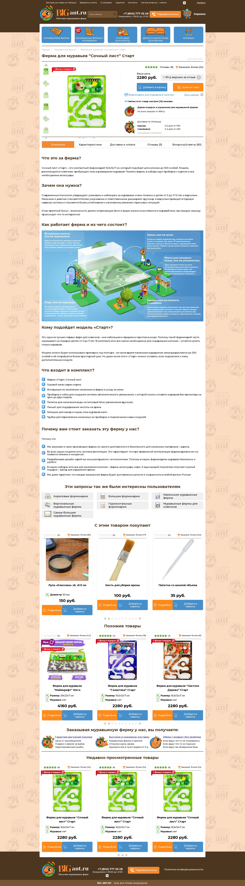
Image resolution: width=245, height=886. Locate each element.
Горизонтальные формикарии (120, 505)
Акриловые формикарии (70, 496)
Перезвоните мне (168, 14)
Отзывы (154, 144)
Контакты (132, 2)
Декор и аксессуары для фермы (155, 39)
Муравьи (188, 38)
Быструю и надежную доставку (129, 737)
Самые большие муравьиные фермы (67, 514)
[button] (46, 138)
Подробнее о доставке (149, 132)
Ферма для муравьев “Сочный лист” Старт (67, 819)
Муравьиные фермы (56, 38)
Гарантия (119, 2)
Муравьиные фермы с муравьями (89, 39)
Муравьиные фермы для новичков (180, 505)
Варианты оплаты (88, 2)
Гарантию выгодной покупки (73, 737)
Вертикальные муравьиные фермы (67, 505)
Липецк (201, 2)
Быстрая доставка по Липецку (61, 2)
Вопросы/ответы (186, 144)
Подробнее (54, 610)
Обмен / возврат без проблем (182, 737)
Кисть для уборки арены (122, 585)
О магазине (106, 2)
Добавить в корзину (154, 87)
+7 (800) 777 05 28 (135, 13)
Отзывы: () (166, 67)
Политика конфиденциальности (183, 869)
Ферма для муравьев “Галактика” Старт (122, 688)
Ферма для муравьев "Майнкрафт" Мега (67, 688)
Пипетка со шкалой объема (178, 585)
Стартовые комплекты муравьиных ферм (122, 41)
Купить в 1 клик (190, 87)
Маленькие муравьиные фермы (180, 496)
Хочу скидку (191, 94)
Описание (58, 144)
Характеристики (90, 144)
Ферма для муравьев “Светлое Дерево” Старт (177, 688)
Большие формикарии (124, 496)
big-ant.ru (104, 883)
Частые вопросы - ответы (154, 2)
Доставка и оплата (122, 144)
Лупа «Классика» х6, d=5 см (67, 585)
